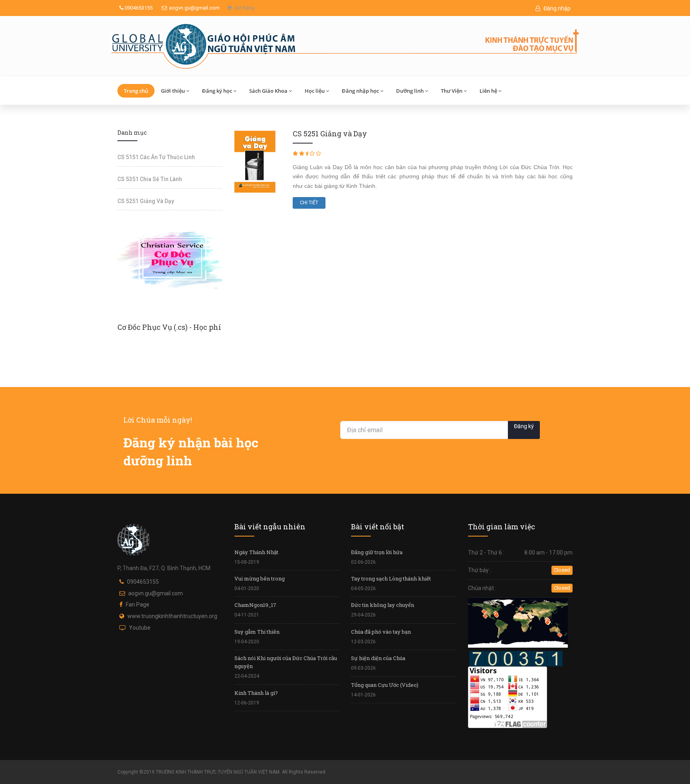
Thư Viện (451, 90)
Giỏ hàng (243, 8)
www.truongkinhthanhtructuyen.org (172, 616)
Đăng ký (524, 426)
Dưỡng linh (410, 90)
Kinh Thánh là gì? (256, 692)
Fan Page (137, 604)
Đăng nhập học (360, 90)
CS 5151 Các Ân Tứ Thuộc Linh (156, 157)
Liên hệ (488, 90)
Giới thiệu (173, 90)
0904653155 (138, 8)
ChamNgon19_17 (255, 604)
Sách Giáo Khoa (268, 90)
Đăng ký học (217, 90)
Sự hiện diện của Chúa (378, 658)
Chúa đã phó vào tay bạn (381, 631)
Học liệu (315, 90)
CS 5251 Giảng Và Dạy (145, 201)
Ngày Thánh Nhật (256, 552)
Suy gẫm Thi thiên (257, 631)
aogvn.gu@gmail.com (194, 8)
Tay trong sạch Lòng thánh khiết (391, 578)
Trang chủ (136, 90)
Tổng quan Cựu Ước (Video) (384, 684)
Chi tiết (309, 202)
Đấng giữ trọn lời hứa (376, 552)
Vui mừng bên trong (259, 578)
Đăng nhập (556, 8)
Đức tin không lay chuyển (382, 604)
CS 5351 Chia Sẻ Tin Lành (149, 179)
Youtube (140, 627)
